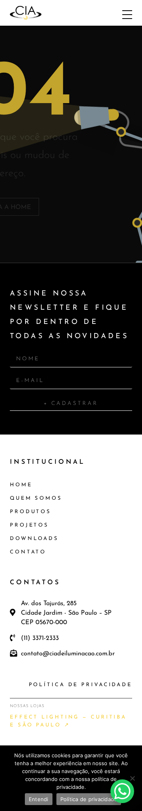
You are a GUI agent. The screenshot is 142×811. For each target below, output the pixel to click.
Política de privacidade (89, 799)
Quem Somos (36, 498)
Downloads (34, 538)
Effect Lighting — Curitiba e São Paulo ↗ (68, 721)
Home (21, 484)
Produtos (30, 511)
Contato (28, 552)
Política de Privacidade (80, 684)
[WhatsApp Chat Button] (122, 791)
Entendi (39, 799)
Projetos (29, 525)
